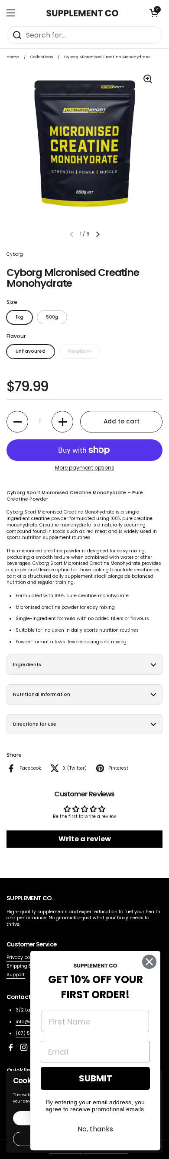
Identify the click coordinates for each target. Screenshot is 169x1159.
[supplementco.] (82, 13)
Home (12, 57)
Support (15, 974)
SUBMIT (95, 1078)
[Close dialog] (149, 961)
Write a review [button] (84, 839)
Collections (41, 57)
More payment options (84, 467)
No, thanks (95, 1129)
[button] (153, 13)
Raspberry (79, 351)
